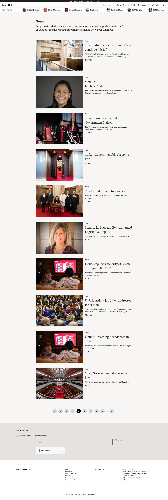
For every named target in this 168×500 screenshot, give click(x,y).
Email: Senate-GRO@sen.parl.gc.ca (135, 471)
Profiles (133, 5)
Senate (7, 5)
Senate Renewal (123, 5)
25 (111, 411)
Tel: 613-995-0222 (128, 469)
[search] (164, 5)
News (104, 5)
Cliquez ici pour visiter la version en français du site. (84, 1)
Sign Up (118, 440)
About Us (111, 5)
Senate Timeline (153, 5)
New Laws (142, 5)
